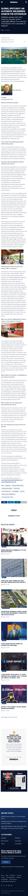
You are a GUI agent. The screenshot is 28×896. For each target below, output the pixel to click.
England (7, 486)
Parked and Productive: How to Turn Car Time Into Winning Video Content (14, 738)
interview (17, 488)
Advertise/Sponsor (10, 877)
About (2, 875)
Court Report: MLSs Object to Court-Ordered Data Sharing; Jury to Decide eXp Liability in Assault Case (14, 676)
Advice (3, 844)
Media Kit (19, 877)
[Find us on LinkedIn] (11, 886)
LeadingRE (15, 491)
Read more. (19, 751)
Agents (4, 546)
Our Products (12, 875)
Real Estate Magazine (8, 494)
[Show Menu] (2, 2)
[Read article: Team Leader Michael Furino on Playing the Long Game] (14, 631)
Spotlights (3, 838)
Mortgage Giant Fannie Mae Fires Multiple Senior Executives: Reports (13, 582)
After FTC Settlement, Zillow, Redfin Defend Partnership (13, 708)
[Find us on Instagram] (6, 886)
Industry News (5, 608)
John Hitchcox (6, 491)
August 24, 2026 (5, 554)
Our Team (19, 875)
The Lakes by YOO (7, 497)
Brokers (7, 30)
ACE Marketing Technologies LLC (8, 881)
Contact (3, 877)
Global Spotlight (7, 488)
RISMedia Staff (14, 516)
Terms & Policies (13, 879)
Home (2, 30)
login (6, 717)
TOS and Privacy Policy (19, 867)
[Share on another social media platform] (24, 502)
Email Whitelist (4, 879)
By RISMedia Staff (5, 38)
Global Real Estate (17, 486)
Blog (7, 875)
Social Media (18, 844)
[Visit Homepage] (14, 2)
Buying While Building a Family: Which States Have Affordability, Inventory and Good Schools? (14, 613)
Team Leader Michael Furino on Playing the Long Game (11, 645)
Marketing (17, 838)
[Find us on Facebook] (1, 886)
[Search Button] (26, 2)
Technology (18, 841)
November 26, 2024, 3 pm (7, 40)
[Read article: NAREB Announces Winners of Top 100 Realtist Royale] (14, 537)
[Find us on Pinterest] (9, 886)
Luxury (22, 491)
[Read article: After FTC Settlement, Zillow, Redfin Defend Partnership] (14, 694)
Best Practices (4, 841)
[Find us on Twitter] (3, 886)
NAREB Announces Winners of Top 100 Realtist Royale (13, 551)
